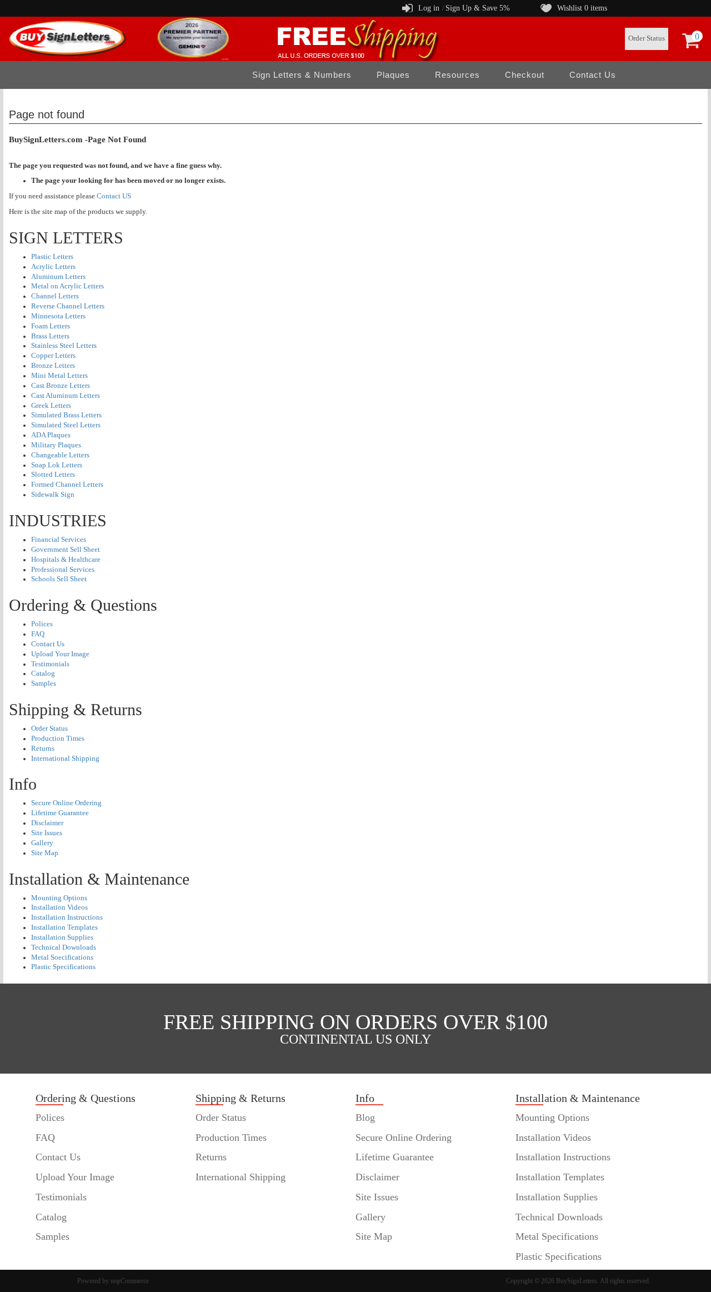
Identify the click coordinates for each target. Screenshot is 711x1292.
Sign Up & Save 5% (477, 8)
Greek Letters (51, 406)
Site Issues (46, 833)
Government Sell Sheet (65, 549)
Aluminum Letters (58, 277)
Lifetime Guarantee (60, 813)
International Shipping (65, 758)
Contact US (114, 196)
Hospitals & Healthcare (66, 559)
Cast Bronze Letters (60, 386)
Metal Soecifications (62, 957)
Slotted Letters (53, 474)
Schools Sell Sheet (59, 579)
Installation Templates (64, 927)
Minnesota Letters (58, 316)
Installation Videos (59, 907)
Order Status (646, 38)
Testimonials (50, 664)
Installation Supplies (62, 937)
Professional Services (62, 569)
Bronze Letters (53, 366)
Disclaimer (47, 823)
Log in (428, 8)
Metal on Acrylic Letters (67, 286)
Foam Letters (50, 326)
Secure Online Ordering (66, 803)
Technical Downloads (63, 947)
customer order (66, 1256)
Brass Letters (50, 336)
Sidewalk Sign (52, 494)
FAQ (37, 634)
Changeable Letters (60, 455)
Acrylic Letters (53, 267)
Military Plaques (56, 445)
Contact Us (592, 74)
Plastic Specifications (63, 967)
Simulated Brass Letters (66, 415)
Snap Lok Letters (56, 465)
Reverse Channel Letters (67, 306)
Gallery (42, 843)
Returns (42, 748)
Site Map (44, 853)
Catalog (43, 673)
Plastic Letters (52, 257)
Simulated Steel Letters (66, 425)
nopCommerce (130, 1281)
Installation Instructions (67, 917)
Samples (43, 683)
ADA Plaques (51, 435)
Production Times (57, 738)
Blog (365, 1117)
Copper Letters (53, 356)
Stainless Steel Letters (64, 346)
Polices (42, 624)
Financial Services (58, 539)
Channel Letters (55, 296)
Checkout (524, 74)
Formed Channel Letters (67, 484)
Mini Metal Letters (59, 376)
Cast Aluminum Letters (65, 396)
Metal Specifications (556, 1236)
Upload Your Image (60, 654)
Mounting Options (59, 898)
